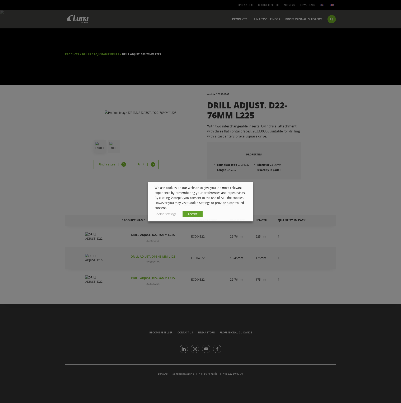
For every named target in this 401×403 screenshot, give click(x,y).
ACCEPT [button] (192, 214)
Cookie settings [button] (165, 214)
